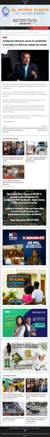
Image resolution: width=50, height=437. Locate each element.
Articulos (33, 428)
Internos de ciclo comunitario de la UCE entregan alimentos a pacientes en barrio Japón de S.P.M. (13, 396)
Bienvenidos (16, 428)
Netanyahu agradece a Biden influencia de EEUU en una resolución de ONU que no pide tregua (14, 129)
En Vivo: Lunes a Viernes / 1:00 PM (40, 28)
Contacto (38, 428)
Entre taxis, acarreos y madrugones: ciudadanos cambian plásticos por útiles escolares (36, 159)
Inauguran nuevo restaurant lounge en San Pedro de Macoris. (36, 128)
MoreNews (43, 433)
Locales (5, 390)
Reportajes (27, 428)
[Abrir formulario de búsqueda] (27, 28)
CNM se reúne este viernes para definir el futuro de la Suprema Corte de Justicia (13, 182)
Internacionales (6, 414)
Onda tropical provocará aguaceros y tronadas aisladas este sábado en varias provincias (36, 419)
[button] (2, 28)
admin (4, 47)
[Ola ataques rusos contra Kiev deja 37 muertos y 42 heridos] (13, 409)
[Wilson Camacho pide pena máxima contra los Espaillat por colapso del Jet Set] (13, 148)
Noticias (22, 428)
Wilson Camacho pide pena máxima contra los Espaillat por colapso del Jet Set (13, 159)
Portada (11, 428)
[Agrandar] (45, 343)
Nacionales (5, 37)
